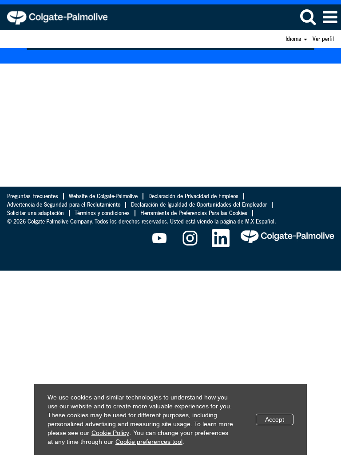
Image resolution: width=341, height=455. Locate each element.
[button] (330, 17)
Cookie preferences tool (148, 441)
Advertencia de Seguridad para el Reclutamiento (63, 205)
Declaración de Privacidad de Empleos (193, 196)
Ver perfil (323, 39)
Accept (274, 419)
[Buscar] (308, 16)
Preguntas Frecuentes (32, 196)
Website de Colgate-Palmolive (103, 196)
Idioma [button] (294, 39)
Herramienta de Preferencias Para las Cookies (193, 213)
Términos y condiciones (102, 213)
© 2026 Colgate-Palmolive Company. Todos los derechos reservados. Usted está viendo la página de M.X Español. (141, 222)
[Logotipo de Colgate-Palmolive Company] (54, 16)
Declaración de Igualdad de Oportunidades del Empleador (199, 205)
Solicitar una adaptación (35, 213)
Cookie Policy (110, 432)
